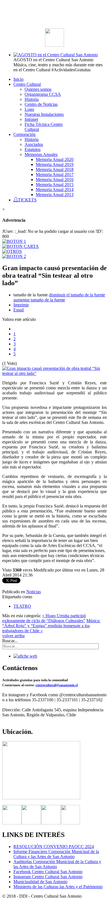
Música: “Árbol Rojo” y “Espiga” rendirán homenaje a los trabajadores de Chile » (51, 625)
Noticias (33, 591)
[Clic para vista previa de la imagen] (54, 373)
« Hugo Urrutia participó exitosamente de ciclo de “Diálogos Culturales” (44, 618)
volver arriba (13, 635)
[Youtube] (70, 823)
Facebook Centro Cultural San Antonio (47, 871)
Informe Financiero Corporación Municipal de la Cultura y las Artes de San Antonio (56, 854)
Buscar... (10, 640)
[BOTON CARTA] (20, 246)
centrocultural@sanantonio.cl (56, 685)
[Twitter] (31, 823)
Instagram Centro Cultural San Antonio (47, 876)
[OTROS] (12, 251)
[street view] (41, 797)
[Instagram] (51, 823)
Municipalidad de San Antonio (40, 881)
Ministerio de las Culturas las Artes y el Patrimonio (58, 886)
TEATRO (22, 606)
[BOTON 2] (14, 256)
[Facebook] (12, 823)
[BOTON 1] (14, 241)
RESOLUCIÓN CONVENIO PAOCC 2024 (53, 846)
